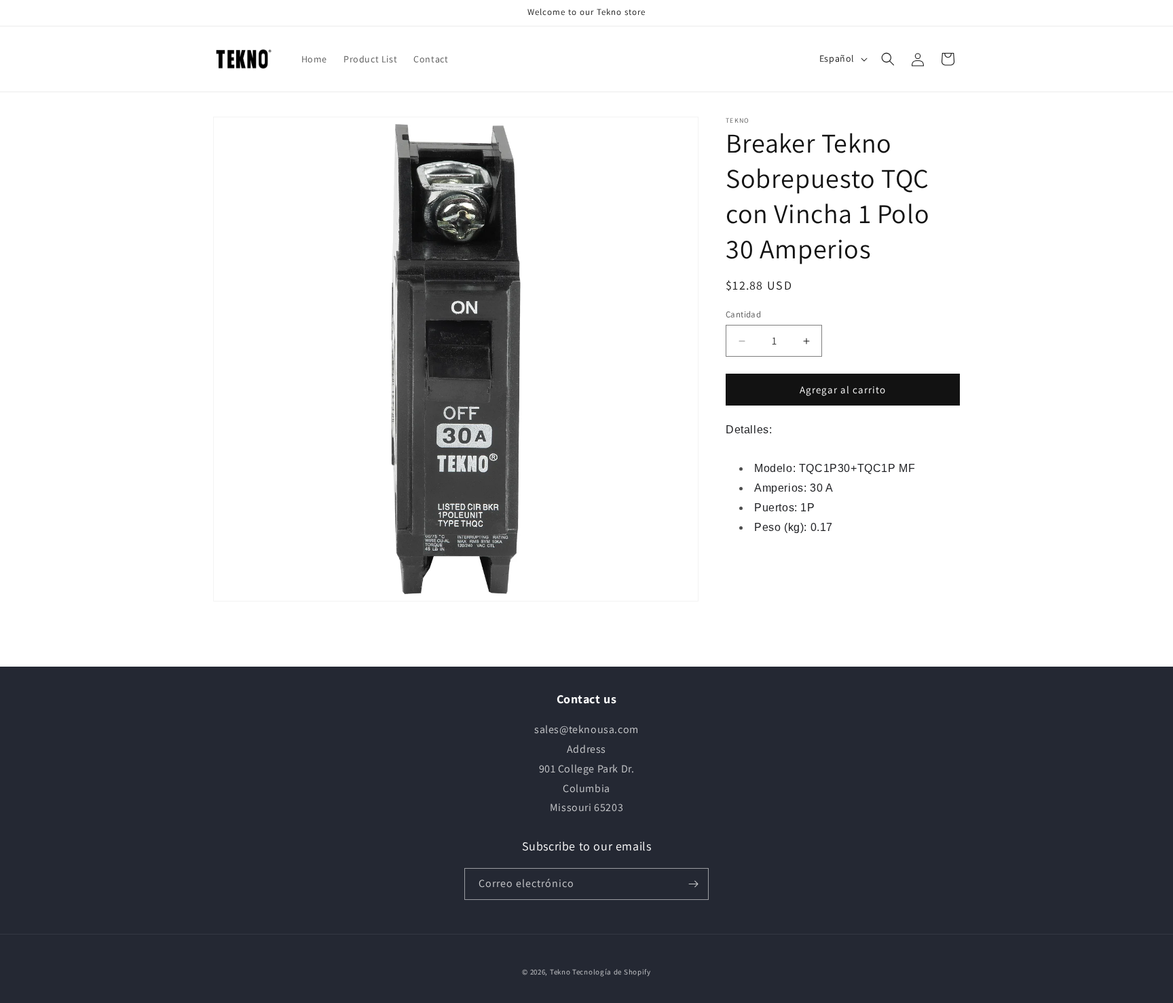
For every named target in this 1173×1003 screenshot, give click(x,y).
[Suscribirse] (693, 884)
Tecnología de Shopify (611, 972)
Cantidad (743, 314)
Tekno (560, 972)
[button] (888, 59)
